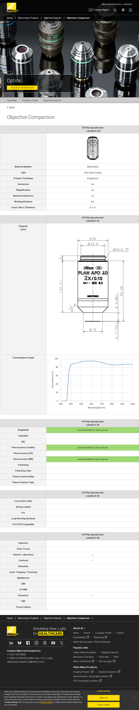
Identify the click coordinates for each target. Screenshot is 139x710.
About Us (78, 628)
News (76, 632)
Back (12, 107)
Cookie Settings (103, 691)
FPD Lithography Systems (85, 680)
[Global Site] (122, 9)
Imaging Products (81, 671)
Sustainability (79, 637)
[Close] (135, 697)
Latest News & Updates (84, 652)
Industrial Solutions (107, 671)
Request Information (22, 88)
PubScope (104, 656)
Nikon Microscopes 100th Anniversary (91, 641)
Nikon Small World (82, 661)
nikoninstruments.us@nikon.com (25, 661)
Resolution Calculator (83, 656)
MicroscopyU (105, 661)
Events (87, 632)
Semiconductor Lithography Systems (91, 676)
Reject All (103, 697)
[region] (69, 700)
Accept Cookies (103, 705)
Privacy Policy (46, 702)
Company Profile (103, 632)
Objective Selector (52, 18)
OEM (115, 656)
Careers (120, 632)
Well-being (99, 637)
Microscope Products (28, 18)
